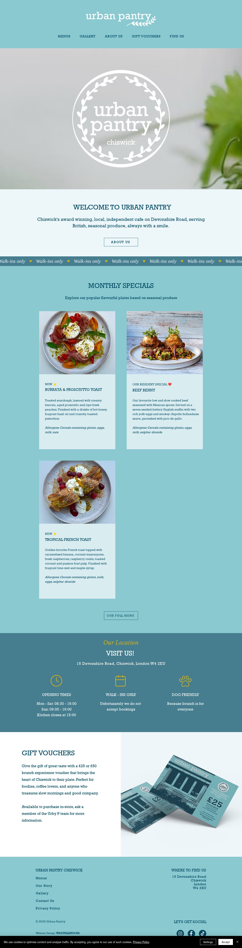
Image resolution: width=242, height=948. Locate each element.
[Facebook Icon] (191, 933)
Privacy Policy (48, 908)
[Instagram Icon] (180, 933)
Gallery (42, 893)
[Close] (237, 942)
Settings (208, 942)
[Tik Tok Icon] (202, 933)
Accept (226, 942)
